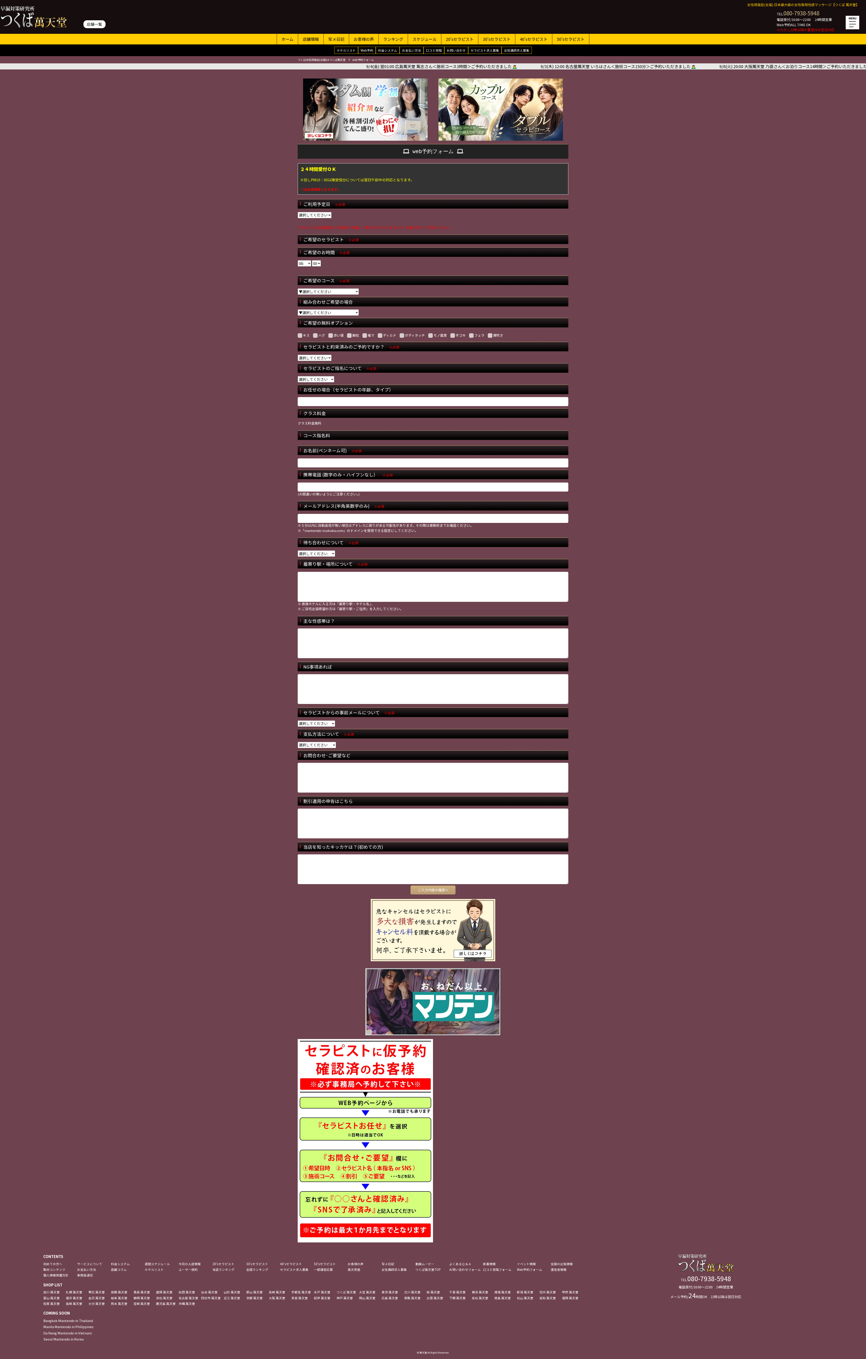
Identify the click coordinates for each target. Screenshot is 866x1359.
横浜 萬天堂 (480, 1292)
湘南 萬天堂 (502, 1292)
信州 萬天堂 (547, 1292)
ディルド (389, 335)
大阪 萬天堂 (277, 1298)
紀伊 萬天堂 (322, 1298)
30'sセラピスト (497, 39)
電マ (371, 335)
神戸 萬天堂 (344, 1298)
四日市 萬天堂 (211, 1298)
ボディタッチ (415, 335)
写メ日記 (336, 39)
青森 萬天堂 (142, 1292)
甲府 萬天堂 (570, 1292)
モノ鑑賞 (440, 335)
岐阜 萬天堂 (119, 1298)
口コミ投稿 (434, 50)
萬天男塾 (354, 1269)
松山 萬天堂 (525, 1298)
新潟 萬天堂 (525, 1292)
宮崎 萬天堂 (142, 1303)
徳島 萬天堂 (502, 1298)
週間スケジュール (157, 1264)
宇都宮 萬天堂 (301, 1292)
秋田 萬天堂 (187, 1292)
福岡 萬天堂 (570, 1298)
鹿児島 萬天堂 (166, 1303)
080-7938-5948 (801, 13)
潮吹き (498, 335)
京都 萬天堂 (254, 1298)
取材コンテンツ (54, 1269)
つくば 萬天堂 (346, 1292)
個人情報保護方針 (56, 1275)
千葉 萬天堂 (457, 1292)
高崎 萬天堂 (277, 1292)
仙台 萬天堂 (209, 1292)
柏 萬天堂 (433, 1292)
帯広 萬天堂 (96, 1292)
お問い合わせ (456, 50)
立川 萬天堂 (412, 1292)
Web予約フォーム (529, 1269)
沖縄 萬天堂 (187, 1303)
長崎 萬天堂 (74, 1303)
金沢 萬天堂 (96, 1298)
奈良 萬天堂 (299, 1298)
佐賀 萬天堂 (51, 1303)
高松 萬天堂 (480, 1298)
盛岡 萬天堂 (164, 1292)
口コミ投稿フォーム (497, 1269)
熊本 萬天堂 (119, 1303)
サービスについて (89, 1264)
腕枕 (355, 335)
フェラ (479, 335)
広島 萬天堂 (390, 1298)
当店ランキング (223, 1269)
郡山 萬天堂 (254, 1292)
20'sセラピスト (460, 39)
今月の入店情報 (190, 1264)
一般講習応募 (323, 1269)
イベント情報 (526, 1264)
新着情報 (489, 1264)
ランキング (393, 39)
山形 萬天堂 (232, 1292)
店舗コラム (119, 1269)
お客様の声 (364, 39)
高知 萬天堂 (547, 1298)
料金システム (387, 50)
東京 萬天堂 (390, 1292)
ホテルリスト (346, 50)
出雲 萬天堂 (435, 1298)
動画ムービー (424, 1264)
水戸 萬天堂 (322, 1292)
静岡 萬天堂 (142, 1298)
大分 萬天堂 (96, 1303)
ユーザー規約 (188, 1269)
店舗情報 (311, 39)
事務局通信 (85, 1275)
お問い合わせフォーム (465, 1269)
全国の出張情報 (562, 1264)
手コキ (461, 335)
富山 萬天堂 (51, 1298)
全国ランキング (257, 1269)
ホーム (287, 39)
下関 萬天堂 (457, 1298)
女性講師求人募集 (516, 50)
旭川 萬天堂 (51, 1292)
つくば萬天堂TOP (428, 1269)
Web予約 (367, 50)
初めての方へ (52, 1264)
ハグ (321, 335)
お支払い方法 (411, 50)
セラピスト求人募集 (485, 50)
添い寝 (339, 335)
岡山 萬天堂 (367, 1298)
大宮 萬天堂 (367, 1292)
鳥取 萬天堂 (412, 1298)
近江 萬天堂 (232, 1298)
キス (306, 335)
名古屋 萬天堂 (188, 1298)
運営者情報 (559, 1269)
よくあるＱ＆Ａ (460, 1264)
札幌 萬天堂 (74, 1292)
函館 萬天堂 (119, 1292)
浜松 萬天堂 (164, 1298)
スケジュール (424, 39)
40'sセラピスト (534, 39)
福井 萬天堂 (74, 1298)
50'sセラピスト (571, 39)
